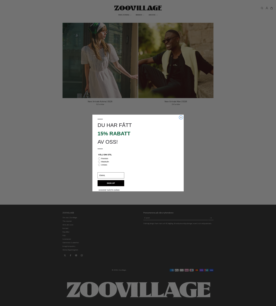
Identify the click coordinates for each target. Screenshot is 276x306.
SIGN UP (111, 183)
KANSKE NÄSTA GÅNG (109, 190)
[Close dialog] (181, 117)
